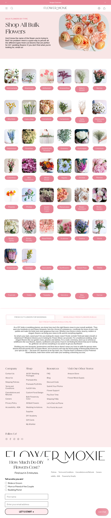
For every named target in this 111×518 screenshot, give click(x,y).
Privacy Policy (11, 403)
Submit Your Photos (55, 386)
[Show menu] (6, 8)
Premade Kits (31, 380)
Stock (99, 238)
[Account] (99, 8)
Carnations (46, 119)
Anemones (29, 88)
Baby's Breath (82, 89)
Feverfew (29, 148)
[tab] (30, 317)
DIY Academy (31, 416)
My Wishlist (30, 424)
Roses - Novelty (29, 239)
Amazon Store (73, 374)
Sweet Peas (82, 268)
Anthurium (46, 88)
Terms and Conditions (9, 387)
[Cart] (104, 8)
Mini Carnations (29, 179)
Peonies (99, 178)
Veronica (64, 295)
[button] (12, 8)
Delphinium (11, 148)
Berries (99, 88)
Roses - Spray (11, 239)
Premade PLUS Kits (34, 384)
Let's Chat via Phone (55, 403)
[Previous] (6, 2)
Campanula (64, 119)
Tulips (29, 295)
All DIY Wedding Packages (32, 375)
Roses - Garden (99, 208)
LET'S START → (26, 511)
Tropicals (11, 295)
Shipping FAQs (53, 399)
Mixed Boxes (46, 179)
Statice (82, 238)
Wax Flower (82, 296)
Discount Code (53, 382)
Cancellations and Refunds (85, 472)
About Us (9, 378)
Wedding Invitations (34, 407)
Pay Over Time (52, 395)
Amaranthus (64, 88)
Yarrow (99, 295)
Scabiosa (64, 238)
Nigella (64, 178)
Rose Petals (46, 238)
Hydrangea (82, 148)
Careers (8, 399)
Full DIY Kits (31, 388)
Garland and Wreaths (47, 149)
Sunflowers (64, 268)
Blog (49, 378)
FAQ (48, 374)
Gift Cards (30, 420)
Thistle (99, 268)
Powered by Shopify (69, 476)
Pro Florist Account (54, 407)
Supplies (29, 411)
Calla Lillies (29, 119)
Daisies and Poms (99, 120)
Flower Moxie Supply (76, 378)
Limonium (99, 148)
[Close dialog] (48, 459)
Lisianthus (11, 178)
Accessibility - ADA (12, 407)
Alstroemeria (12, 88)
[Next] (105, 2)
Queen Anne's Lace (46, 209)
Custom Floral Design (34, 393)
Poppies (11, 207)
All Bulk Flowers (32, 403)
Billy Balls (11, 119)
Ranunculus (64, 207)
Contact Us (9, 374)
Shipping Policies (12, 382)
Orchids (82, 178)
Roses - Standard (82, 208)
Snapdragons (12, 268)
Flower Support (53, 390)
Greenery (64, 148)
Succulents (46, 268)
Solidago (29, 268)
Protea (29, 207)
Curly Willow (82, 120)
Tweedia (46, 295)
